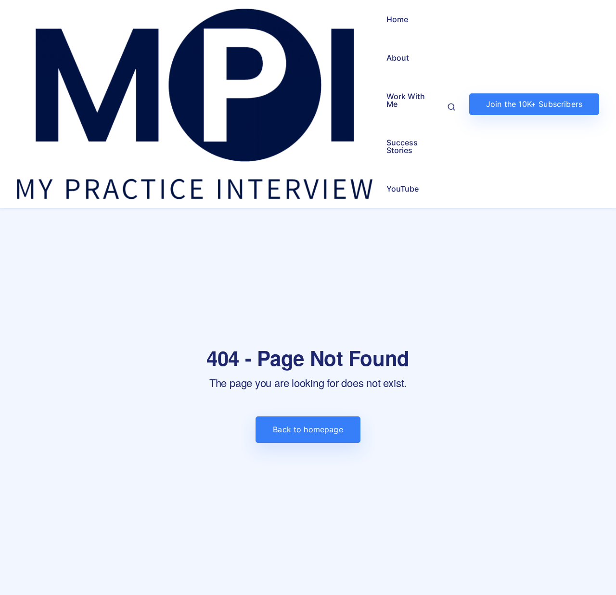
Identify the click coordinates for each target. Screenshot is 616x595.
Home (397, 19)
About (397, 58)
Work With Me (405, 100)
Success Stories (402, 146)
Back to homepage (308, 429)
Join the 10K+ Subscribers (534, 104)
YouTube (402, 189)
